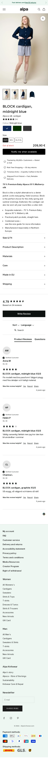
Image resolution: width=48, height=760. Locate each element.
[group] (24, 302)
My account (8, 531)
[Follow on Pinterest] (18, 718)
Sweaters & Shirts (10, 642)
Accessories (8, 612)
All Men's (7, 634)
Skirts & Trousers (10, 608)
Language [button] (26, 325)
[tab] (23, 340)
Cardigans (7, 589)
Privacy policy (9, 553)
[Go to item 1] (6, 94)
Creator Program (11, 566)
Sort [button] (15, 325)
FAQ (4, 536)
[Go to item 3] (23, 94)
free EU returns (30, 2)
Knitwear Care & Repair (13, 684)
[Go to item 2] (15, 94)
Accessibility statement (14, 549)
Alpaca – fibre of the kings (14, 676)
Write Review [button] (24, 313)
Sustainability (8, 680)
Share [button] (36, 386)
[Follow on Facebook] (4, 718)
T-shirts (6, 600)
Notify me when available (24, 151)
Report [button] (30, 386)
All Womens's (9, 585)
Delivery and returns (12, 544)
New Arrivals (8, 616)
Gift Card (7, 620)
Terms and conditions (13, 557)
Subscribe (13, 708)
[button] (24, 119)
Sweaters (7, 593)
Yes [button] (24, 386)
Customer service (11, 540)
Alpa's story (8, 672)
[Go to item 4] (32, 94)
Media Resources (11, 562)
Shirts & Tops (9, 597)
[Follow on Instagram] (11, 718)
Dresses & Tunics (10, 604)
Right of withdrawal (12, 571)
